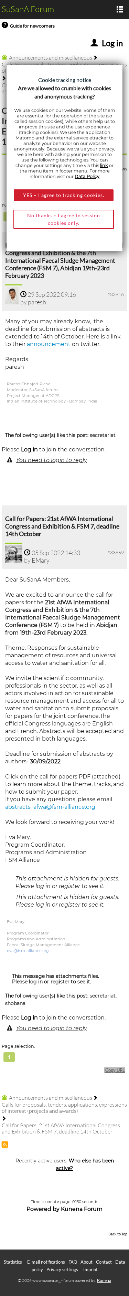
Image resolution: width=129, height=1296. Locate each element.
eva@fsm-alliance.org (28, 950)
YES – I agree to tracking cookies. (63, 195)
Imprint (90, 1269)
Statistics (13, 1262)
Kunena (104, 1280)
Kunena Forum (82, 1209)
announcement (49, 344)
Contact (104, 1262)
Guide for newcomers (32, 26)
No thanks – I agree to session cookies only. (63, 219)
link (104, 165)
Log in (29, 449)
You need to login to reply (51, 460)
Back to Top (117, 1234)
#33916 (115, 294)
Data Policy (87, 176)
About (86, 1262)
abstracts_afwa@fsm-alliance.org (50, 807)
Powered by (43, 1209)
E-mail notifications (46, 1262)
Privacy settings (62, 1269)
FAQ (72, 1262)
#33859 (115, 552)
